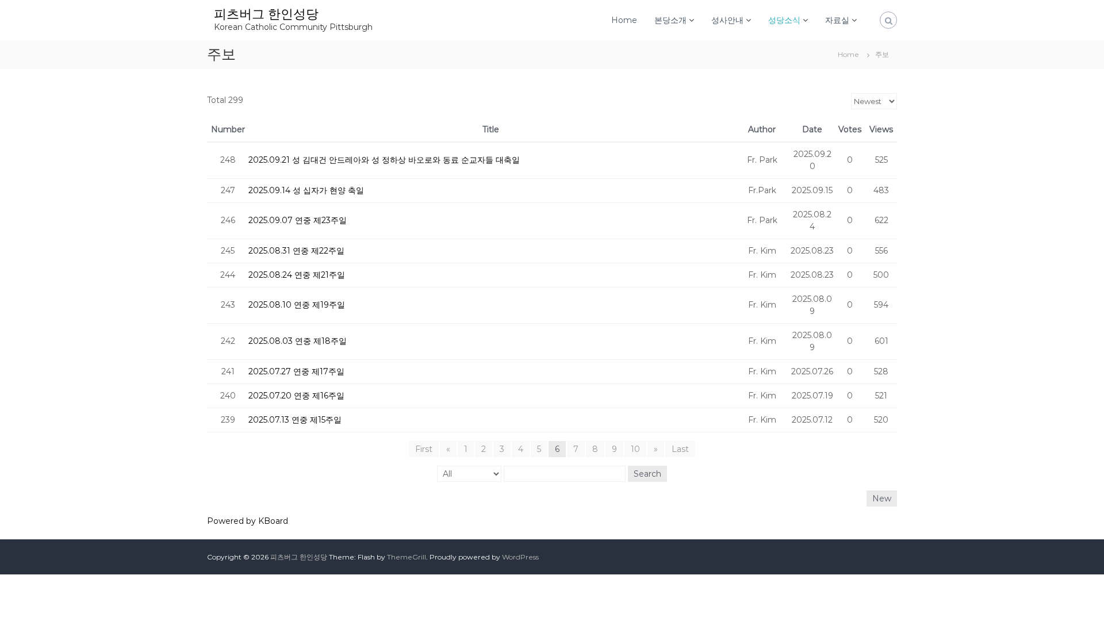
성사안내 (727, 20)
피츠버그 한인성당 (266, 14)
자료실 (837, 20)
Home (624, 20)
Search (647, 474)
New (881, 498)
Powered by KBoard (247, 521)
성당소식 (784, 20)
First (423, 449)
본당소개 (670, 20)
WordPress (520, 557)
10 (635, 449)
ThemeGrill (406, 557)
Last (680, 449)
